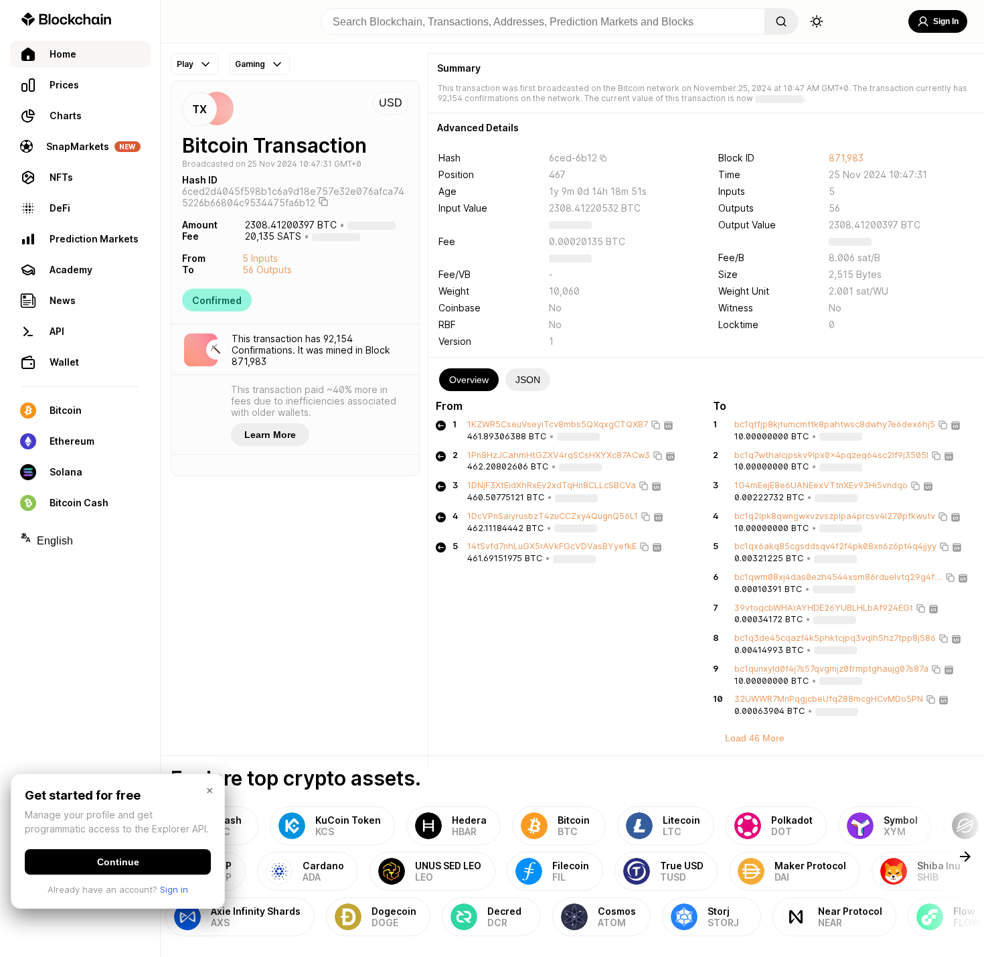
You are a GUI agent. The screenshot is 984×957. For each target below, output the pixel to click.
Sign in (174, 889)
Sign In (946, 21)
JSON (527, 379)
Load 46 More (755, 738)
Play (185, 64)
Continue (118, 862)
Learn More (270, 434)
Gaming (250, 64)
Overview (469, 379)
